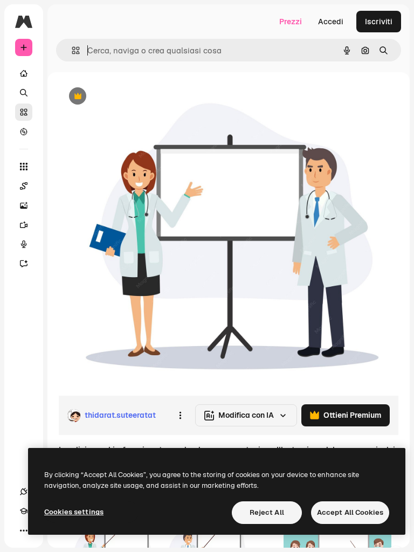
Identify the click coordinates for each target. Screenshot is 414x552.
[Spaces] (23, 186)
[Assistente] (23, 263)
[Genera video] (23, 224)
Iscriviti (378, 21)
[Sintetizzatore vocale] (23, 244)
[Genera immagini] (23, 205)
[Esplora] (23, 131)
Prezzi (290, 21)
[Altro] (23, 530)
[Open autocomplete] (71, 50)
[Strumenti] (23, 166)
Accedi (330, 21)
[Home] (23, 73)
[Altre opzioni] (180, 415)
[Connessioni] (23, 491)
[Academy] (23, 511)
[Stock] (23, 112)
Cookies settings (74, 511)
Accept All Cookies (350, 512)
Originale (129, 97)
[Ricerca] (23, 92)
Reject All (267, 512)
